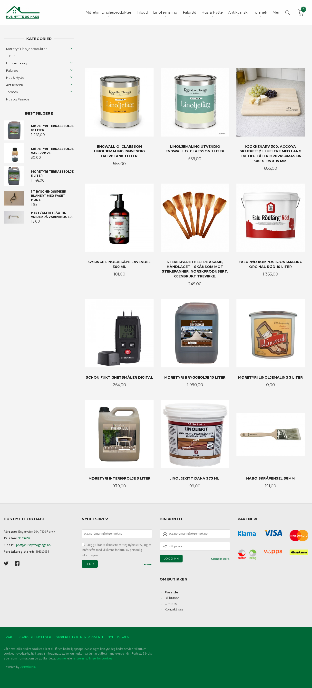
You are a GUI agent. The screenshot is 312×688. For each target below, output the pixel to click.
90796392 (24, 538)
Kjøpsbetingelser (35, 637)
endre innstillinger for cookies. (93, 658)
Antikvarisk (14, 85)
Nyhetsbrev (118, 637)
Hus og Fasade (17, 99)
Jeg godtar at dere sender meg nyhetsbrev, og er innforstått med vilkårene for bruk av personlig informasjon (116, 550)
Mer (276, 12)
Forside (171, 592)
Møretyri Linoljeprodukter (26, 49)
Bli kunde (172, 598)
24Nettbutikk (28, 667)
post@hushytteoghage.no (33, 545)
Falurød (12, 70)
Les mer (147, 564)
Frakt (9, 637)
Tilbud (11, 56)
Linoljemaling (16, 63)
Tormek (12, 92)
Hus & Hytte (15, 77)
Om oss (170, 604)
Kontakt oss (174, 609)
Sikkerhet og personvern (79, 637)
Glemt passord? (220, 558)
